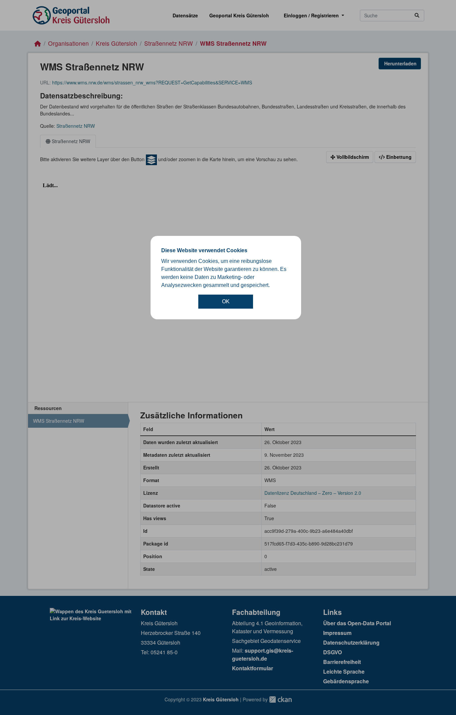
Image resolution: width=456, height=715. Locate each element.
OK (226, 301)
